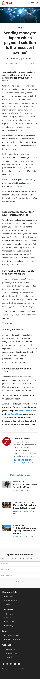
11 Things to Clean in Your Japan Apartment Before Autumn (24, 531)
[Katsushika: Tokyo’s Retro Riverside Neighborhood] (6, 505)
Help (8, 604)
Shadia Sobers (19, 490)
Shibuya (9, 618)
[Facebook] (3, 664)
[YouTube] (19, 664)
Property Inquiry (12, 653)
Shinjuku (9, 614)
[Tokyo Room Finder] (7, 3)
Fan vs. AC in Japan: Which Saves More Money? (25, 485)
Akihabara (10, 622)
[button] (32, 3)
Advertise (9, 657)
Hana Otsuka (19, 536)
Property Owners (12, 600)
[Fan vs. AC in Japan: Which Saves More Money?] (6, 484)
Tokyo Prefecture (12, 635)
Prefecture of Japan (13, 639)
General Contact (12, 649)
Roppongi (9, 626)
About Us (9, 596)
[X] (7, 664)
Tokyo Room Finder (15, 63)
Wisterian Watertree (21, 511)
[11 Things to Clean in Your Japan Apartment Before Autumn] (6, 528)
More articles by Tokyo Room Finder (25, 463)
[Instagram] (11, 664)
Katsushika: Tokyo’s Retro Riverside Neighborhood (24, 506)
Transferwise (18, 186)
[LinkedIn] (15, 664)
